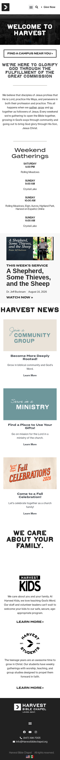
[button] (31, 7)
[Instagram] (36, 732)
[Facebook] (24, 732)
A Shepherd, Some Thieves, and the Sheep (28, 277)
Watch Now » (19, 297)
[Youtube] (30, 732)
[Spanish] (32, 756)
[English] (28, 756)
